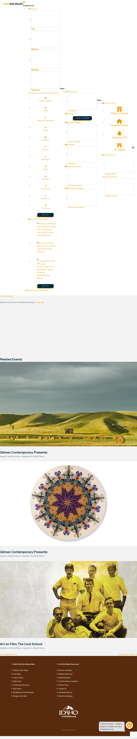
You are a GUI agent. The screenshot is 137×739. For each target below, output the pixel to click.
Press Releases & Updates (68, 681)
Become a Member (65, 670)
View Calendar (82, 118)
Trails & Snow (18, 678)
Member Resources (66, 674)
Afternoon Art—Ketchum (127, 654)
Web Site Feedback (66, 696)
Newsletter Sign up (65, 692)
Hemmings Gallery (6, 296)
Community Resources (21, 685)
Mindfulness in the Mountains (23, 692)
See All (45, 215)
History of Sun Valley (20, 670)
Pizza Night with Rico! (9, 654)
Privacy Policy (64, 685)
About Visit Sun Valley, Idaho (24, 664)
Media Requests (64, 678)
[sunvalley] (13, 4)
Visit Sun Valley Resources (69, 664)
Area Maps (17, 674)
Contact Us (62, 689)
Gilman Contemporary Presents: (24, 452)
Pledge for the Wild (20, 696)
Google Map (40, 302)
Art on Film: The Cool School (21, 644)
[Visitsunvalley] (133, 148)
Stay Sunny (17, 689)
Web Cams (17, 681)
